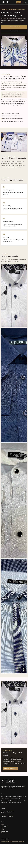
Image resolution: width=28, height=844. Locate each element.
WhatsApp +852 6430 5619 (10, 768)
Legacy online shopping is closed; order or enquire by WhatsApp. (12, 841)
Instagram (11, 816)
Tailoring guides (4, 826)
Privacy (2, 832)
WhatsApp (19, 2)
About (2, 824)
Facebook (4, 816)
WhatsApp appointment (14, 26)
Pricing (2, 829)
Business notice (4, 831)
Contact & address (14, 30)
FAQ (2, 827)
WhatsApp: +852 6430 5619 (7, 811)
